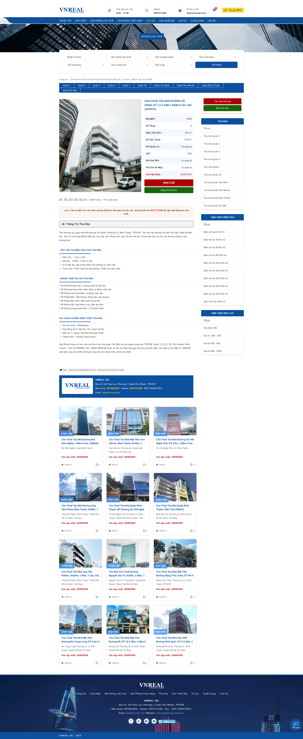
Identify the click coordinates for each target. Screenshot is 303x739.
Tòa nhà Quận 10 (212, 174)
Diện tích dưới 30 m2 (214, 232)
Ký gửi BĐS (235, 10)
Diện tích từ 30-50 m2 (214, 239)
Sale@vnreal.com (196, 13)
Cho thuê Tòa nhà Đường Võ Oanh (82, 370)
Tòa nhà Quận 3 (212, 151)
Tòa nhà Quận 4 (212, 159)
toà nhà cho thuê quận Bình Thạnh (111, 370)
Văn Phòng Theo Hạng (130, 21)
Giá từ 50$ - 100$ (212, 351)
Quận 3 (96, 85)
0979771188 (160, 13)
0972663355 (113, 388)
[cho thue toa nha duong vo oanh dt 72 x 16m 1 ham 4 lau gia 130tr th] (100, 145)
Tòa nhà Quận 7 (212, 167)
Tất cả (207, 128)
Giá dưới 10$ (210, 328)
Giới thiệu (80, 21)
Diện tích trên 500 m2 (214, 301)
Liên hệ (212, 21)
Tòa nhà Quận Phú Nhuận (217, 190)
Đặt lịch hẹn (222, 108)
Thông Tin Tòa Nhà (78, 224)
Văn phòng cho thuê (102, 21)
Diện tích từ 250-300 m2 (216, 286)
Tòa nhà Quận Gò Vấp (215, 205)
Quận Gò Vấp (70, 90)
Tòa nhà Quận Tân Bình (216, 182)
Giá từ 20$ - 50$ (212, 343)
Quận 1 (66, 85)
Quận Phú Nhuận (185, 85)
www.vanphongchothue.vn (170, 713)
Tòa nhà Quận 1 (212, 136)
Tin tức (182, 21)
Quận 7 (126, 85)
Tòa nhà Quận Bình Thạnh (217, 198)
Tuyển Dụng (197, 21)
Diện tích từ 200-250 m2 (216, 278)
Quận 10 (142, 85)
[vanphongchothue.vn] (71, 10)
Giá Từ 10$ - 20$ (212, 335)
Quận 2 (81, 85)
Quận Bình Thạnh (211, 85)
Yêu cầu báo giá (222, 101)
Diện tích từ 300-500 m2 (216, 294)
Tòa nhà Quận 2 (212, 143)
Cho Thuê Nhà (167, 21)
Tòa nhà (150, 21)
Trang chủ (65, 21)
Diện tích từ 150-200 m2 (216, 270)
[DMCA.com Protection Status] (166, 721)
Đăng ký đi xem (169, 190)
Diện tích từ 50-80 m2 (214, 247)
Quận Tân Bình (161, 85)
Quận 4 (111, 85)
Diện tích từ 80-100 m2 (215, 255)
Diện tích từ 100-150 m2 (216, 263)
